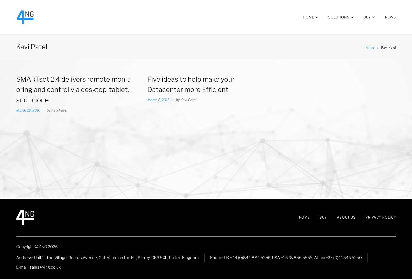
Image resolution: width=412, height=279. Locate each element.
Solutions (338, 17)
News (390, 17)
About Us (346, 217)
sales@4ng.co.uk (45, 267)
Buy (367, 17)
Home (308, 17)
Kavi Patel (59, 110)
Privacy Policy (380, 217)
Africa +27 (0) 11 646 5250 (338, 257)
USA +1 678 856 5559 (292, 257)
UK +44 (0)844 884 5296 (247, 257)
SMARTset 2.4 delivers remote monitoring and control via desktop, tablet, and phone (74, 89)
